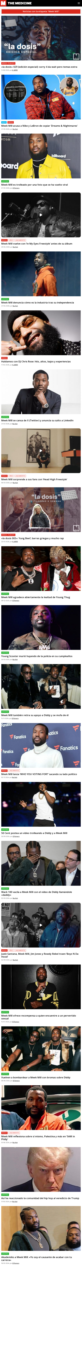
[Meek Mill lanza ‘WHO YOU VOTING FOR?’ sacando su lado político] (41, 745)
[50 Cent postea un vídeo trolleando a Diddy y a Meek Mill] (41, 804)
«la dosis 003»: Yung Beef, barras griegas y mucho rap (21, 535)
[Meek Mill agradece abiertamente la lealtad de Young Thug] (41, 568)
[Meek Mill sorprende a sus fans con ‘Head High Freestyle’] (41, 450)
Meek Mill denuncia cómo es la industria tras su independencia (25, 299)
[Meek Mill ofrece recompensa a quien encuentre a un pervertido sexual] (41, 987)
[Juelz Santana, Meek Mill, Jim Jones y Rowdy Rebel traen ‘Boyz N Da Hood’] (41, 925)
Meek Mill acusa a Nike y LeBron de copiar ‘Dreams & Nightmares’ (27, 122)
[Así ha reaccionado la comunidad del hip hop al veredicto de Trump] (41, 1169)
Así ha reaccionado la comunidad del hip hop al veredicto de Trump (27, 1195)
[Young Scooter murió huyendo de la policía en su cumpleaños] (41, 627)
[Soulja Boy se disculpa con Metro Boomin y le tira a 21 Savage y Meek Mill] (41, 1290)
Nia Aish (15, 129)
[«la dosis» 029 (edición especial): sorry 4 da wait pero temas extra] (41, 38)
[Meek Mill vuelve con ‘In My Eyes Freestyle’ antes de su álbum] (41, 215)
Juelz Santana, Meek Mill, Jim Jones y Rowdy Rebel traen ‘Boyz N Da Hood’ (29, 950)
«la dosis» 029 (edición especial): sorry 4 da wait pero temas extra (27, 63)
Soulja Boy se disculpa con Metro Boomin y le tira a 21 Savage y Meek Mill (29, 1315)
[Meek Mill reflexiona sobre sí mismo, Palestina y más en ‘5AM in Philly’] (41, 1107)
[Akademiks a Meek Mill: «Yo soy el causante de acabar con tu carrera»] (41, 1228)
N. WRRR (15, 70)
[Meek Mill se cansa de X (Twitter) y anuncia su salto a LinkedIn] (41, 391)
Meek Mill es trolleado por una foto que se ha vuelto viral (23, 181)
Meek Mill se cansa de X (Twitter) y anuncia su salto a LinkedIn (25, 417)
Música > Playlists (8, 63)
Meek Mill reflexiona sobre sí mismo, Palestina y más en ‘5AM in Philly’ (28, 1133)
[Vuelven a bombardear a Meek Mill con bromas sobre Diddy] (41, 1048)
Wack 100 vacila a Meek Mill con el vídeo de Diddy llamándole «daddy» (28, 889)
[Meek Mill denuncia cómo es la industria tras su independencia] (41, 273)
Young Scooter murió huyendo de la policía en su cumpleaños (24, 653)
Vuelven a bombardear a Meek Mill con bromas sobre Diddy (24, 1074)
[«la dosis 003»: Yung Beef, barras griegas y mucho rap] (41, 509)
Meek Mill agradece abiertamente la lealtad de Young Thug (24, 594)
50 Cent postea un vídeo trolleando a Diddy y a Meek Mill (23, 830)
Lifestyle (5, 181)
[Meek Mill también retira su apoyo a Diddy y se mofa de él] (41, 686)
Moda (4, 122)
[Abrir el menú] (79, 3)
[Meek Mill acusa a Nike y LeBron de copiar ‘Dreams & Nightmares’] (41, 97)
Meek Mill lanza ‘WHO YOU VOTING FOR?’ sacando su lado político (26, 771)
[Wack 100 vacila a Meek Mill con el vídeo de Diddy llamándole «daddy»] (41, 863)
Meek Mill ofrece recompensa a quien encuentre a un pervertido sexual (29, 1012)
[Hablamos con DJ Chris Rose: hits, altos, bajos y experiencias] (41, 332)
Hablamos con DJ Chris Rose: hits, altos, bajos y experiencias (24, 358)
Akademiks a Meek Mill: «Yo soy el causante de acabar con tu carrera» (28, 1254)
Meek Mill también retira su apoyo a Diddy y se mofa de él (23, 712)
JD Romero (16, 188)
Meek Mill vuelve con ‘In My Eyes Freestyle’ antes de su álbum (25, 240)
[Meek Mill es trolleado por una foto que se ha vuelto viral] (41, 156)
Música (10, 122)
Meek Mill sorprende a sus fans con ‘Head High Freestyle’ (23, 476)
